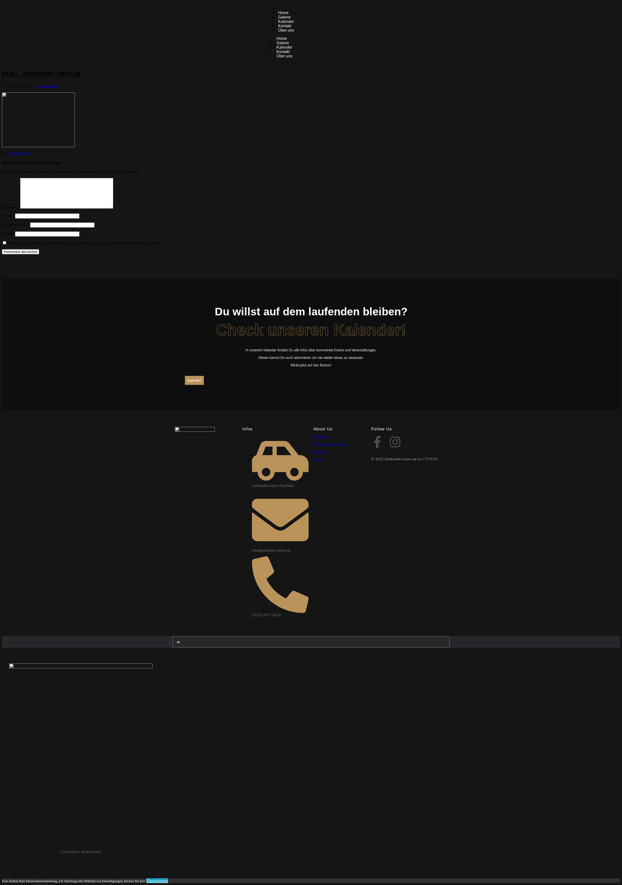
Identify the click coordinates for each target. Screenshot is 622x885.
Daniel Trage (19, 153)
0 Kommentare (47, 86)
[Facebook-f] (377, 442)
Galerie (282, 43)
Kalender (284, 47)
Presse (318, 460)
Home (281, 38)
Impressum (321, 437)
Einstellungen (157, 881)
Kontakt (283, 52)
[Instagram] (395, 442)
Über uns (286, 30)
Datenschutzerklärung (329, 445)
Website (8, 234)
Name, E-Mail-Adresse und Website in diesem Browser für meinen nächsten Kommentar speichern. (84, 243)
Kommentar (11, 207)
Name (8, 216)
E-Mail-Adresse (15, 225)
